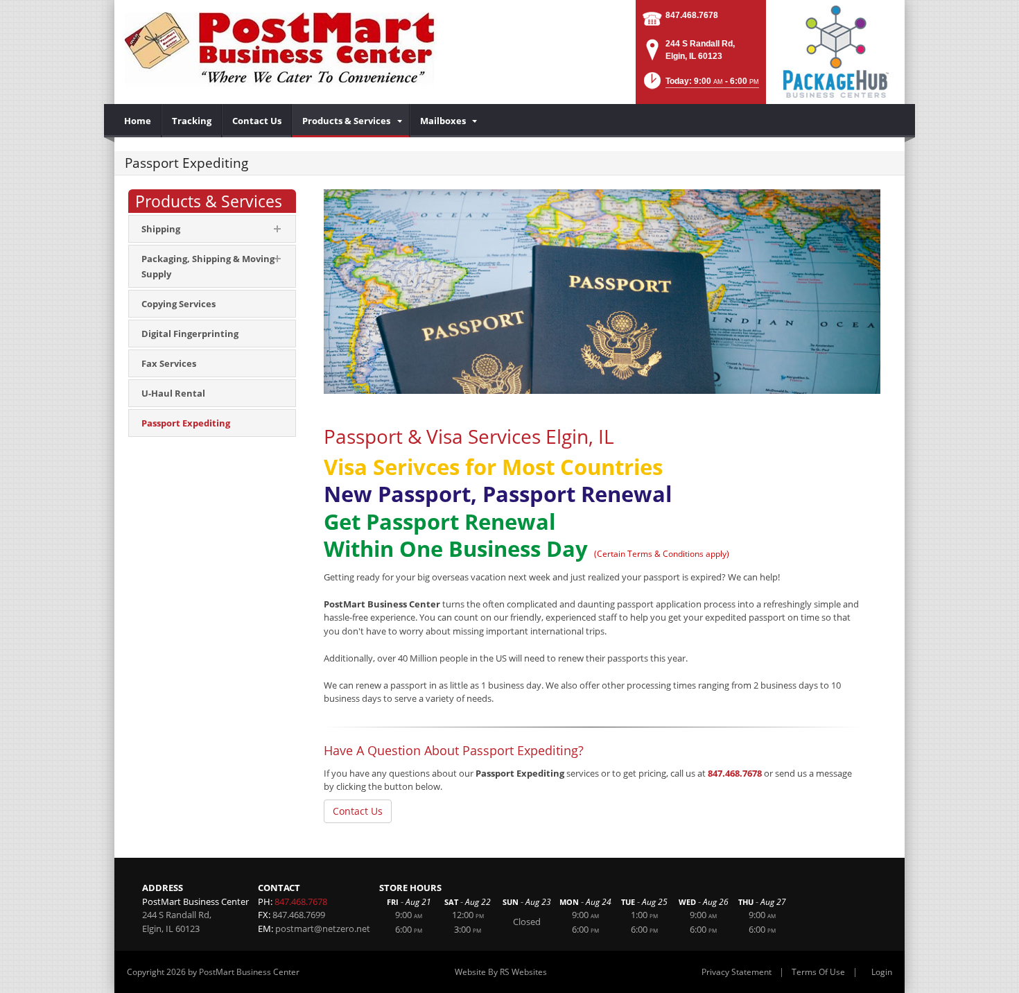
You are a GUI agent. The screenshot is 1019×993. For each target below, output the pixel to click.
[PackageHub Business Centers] (835, 50)
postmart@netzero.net (322, 928)
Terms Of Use (818, 972)
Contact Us (358, 811)
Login (881, 972)
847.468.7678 (691, 15)
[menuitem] (138, 120)
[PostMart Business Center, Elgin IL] (281, 48)
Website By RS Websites (501, 972)
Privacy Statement (737, 972)
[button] (700, 85)
